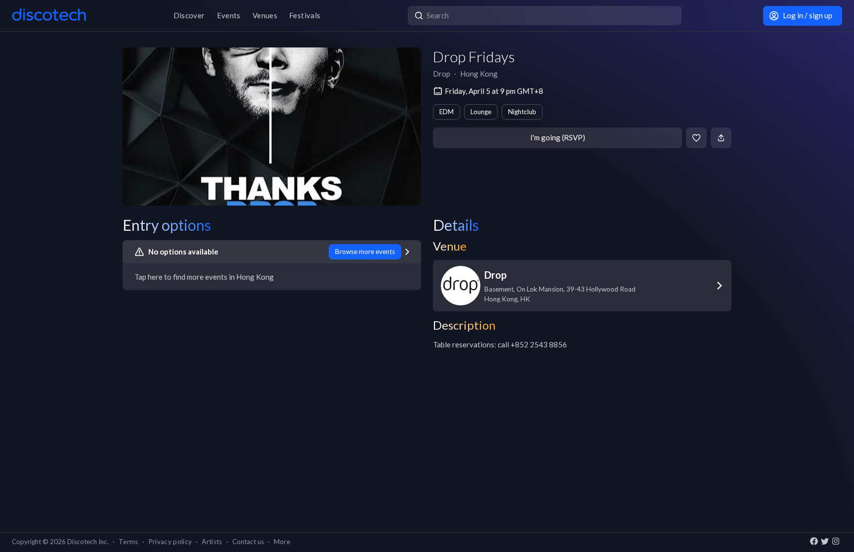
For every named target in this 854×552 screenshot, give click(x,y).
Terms (128, 542)
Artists (212, 542)
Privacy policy (170, 542)
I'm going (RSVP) (557, 137)
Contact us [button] (248, 542)
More (282, 542)
